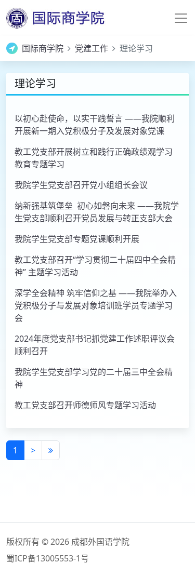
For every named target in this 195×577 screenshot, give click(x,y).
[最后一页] (51, 450)
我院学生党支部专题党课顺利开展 (77, 239)
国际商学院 (42, 48)
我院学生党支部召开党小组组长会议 (81, 185)
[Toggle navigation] (181, 18)
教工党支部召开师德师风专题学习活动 (85, 405)
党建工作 (91, 48)
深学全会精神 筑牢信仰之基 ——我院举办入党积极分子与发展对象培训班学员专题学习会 (96, 305)
